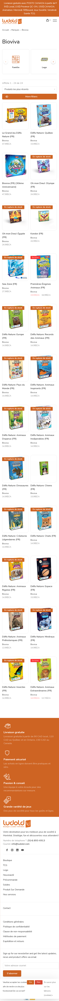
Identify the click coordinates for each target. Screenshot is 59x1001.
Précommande (10, 879)
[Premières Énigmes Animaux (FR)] (44, 267)
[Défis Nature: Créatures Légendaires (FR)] (15, 519)
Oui (30, 982)
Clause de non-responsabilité (17, 931)
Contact (7, 908)
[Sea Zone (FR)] (15, 267)
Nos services (9, 894)
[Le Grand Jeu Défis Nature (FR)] (15, 116)
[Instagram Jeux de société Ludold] (12, 850)
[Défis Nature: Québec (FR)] (44, 116)
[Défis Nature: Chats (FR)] (44, 519)
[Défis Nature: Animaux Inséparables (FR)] (44, 418)
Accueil (5, 30)
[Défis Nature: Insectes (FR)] (15, 670)
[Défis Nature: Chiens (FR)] (44, 468)
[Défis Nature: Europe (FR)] (15, 317)
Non (38, 982)
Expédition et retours (13, 941)
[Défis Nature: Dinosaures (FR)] (15, 468)
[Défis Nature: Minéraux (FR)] (44, 620)
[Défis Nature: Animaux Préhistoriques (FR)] (15, 620)
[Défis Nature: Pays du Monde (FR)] (15, 368)
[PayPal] (32, 999)
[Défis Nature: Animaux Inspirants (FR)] (44, 368)
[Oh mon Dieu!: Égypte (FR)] (15, 217)
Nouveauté (8, 875)
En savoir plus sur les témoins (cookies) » (50, 989)
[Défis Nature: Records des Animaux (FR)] (44, 317)
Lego (5, 870)
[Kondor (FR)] (44, 217)
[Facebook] (7, 850)
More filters (31, 96)
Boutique (7, 860)
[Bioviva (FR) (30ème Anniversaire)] (15, 166)
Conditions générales (13, 921)
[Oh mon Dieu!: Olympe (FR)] (44, 166)
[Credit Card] (26, 999)
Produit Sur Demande (13, 889)
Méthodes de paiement (14, 936)
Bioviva (25, 30)
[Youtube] (22, 850)
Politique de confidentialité (16, 926)
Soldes (6, 884)
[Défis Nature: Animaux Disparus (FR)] (15, 418)
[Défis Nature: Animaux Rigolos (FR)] (15, 569)
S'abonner (12, 973)
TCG (5, 865)
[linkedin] (17, 850)
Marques (15, 30)
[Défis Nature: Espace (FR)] (44, 569)
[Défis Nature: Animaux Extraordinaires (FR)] (44, 670)
